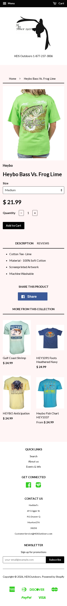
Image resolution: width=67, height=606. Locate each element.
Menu (11, 3)
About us (33, 461)
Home (12, 78)
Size (5, 183)
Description (24, 243)
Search (33, 456)
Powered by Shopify (53, 576)
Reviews (43, 243)
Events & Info (33, 466)
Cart (61, 3)
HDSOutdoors (32, 576)
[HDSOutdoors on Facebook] (28, 486)
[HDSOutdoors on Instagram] (38, 486)
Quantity (9, 213)
